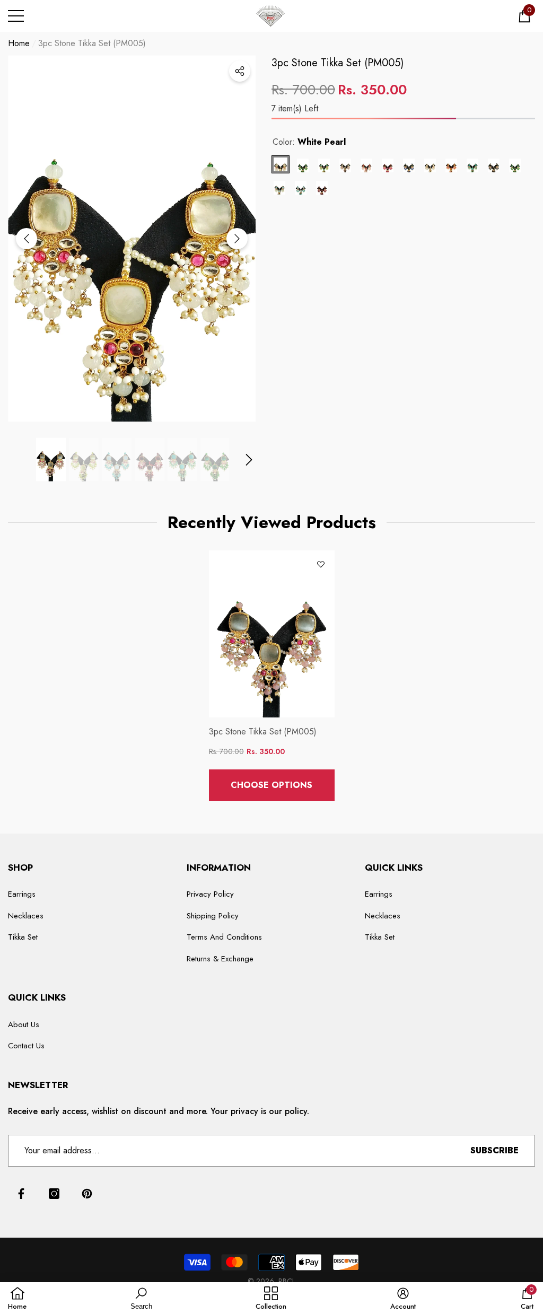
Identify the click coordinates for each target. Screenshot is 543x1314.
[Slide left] (26, 238)
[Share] (239, 71)
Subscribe (494, 1150)
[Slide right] (237, 238)
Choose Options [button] (271, 785)
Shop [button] (20, 867)
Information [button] (219, 867)
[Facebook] (21, 1193)
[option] (132, 238)
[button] (524, 16)
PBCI (286, 1281)
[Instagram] (54, 1193)
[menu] (16, 16)
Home (19, 43)
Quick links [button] (394, 867)
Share (239, 71)
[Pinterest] (87, 1193)
